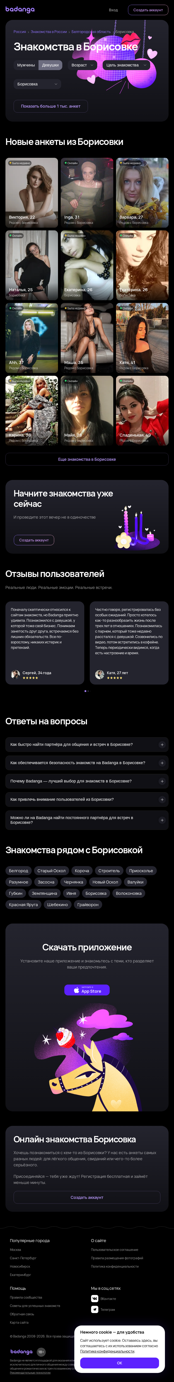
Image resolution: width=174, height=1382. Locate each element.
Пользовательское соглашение (114, 1249)
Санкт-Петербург (23, 1258)
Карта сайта (19, 1322)
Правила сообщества (26, 1297)
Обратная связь (22, 1314)
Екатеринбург (20, 1275)
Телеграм (108, 1309)
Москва (15, 1249)
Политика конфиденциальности (115, 1266)
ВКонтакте (108, 1299)
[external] (87, 990)
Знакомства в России (49, 31)
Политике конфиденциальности (107, 1351)
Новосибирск (20, 1266)
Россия (20, 31)
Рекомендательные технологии (30, 1373)
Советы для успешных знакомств (35, 1306)
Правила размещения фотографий (117, 1258)
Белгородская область (91, 31)
